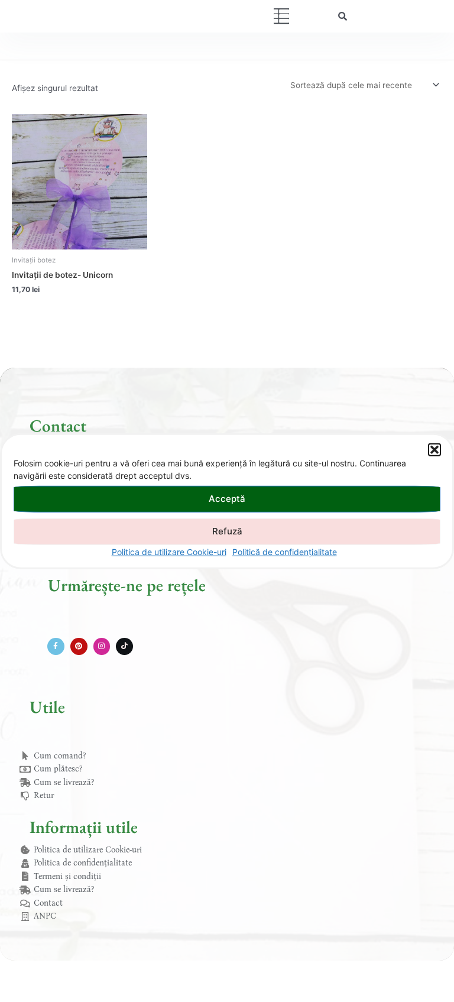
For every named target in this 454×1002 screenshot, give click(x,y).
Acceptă (227, 498)
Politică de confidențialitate (284, 551)
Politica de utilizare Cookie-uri (169, 551)
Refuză (227, 531)
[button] (434, 449)
